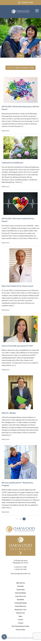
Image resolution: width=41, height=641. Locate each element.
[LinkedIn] (15, 2)
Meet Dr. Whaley (9, 413)
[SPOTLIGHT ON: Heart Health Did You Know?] (20, 204)
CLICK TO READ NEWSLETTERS (20, 68)
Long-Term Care (20, 596)
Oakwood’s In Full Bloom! (12, 163)
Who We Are (20, 583)
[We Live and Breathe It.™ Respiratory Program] (20, 463)
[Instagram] (12, 2)
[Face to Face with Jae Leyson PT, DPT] (20, 330)
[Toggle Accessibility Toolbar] (4, 636)
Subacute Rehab (20, 593)
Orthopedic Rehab (20, 603)
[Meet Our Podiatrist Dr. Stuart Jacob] (20, 266)
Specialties (20, 599)
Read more (5, 131)
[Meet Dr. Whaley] (20, 393)
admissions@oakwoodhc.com (20, 573)
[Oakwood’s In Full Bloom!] (20, 149)
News (20, 616)
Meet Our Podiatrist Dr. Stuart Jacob (17, 286)
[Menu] (37, 10)
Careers (20, 619)
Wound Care (20, 613)
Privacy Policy (20, 629)
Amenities (20, 586)
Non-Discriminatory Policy (20, 626)
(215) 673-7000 (21, 567)
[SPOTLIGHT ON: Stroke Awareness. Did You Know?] (20, 91)
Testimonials (20, 589)
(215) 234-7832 (21, 569)
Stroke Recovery (20, 606)
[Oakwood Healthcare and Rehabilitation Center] (20, 11)
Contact (20, 623)
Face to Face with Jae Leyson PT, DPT (17, 346)
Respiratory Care (20, 609)
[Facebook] (9, 2)
